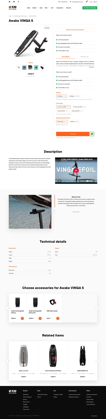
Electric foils (26, 402)
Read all (91, 67)
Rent (46, 8)
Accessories (59, 8)
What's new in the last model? (75, 30)
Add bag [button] (74, 121)
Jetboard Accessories (74, 394)
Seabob (25, 404)
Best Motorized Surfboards (20, 16)
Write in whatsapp (91, 8)
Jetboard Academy (42, 394)
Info (52, 8)
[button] (18, 67)
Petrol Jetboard (27, 397)
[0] (86, 1)
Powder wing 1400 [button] (79, 106)
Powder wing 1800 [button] (63, 106)
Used (41, 8)
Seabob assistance (74, 397)
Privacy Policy (90, 399)
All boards (25, 394)
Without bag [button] (62, 121)
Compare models (58, 394)
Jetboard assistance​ (91, 394)
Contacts (68, 8)
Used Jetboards (90, 404)
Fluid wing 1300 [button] (63, 111)
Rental (39, 397)
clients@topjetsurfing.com (77, 1)
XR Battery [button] (75, 96)
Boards (34, 8)
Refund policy (90, 402)
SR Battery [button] (61, 96)
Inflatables (26, 407)
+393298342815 (63, 1)
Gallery (55, 397)
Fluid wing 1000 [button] (77, 111)
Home (28, 8)
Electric (25, 399)
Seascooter (26, 409)
